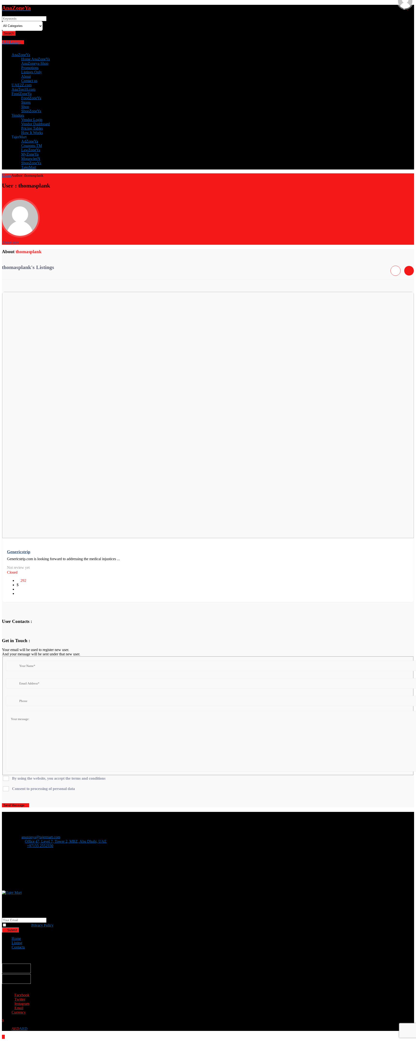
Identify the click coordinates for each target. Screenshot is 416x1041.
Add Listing (11, 42)
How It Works (32, 133)
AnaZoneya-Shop (34, 63)
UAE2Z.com (22, 85)
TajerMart (28, 167)
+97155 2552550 (40, 846)
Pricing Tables (32, 128)
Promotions (30, 68)
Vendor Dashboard (35, 124)
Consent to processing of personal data (43, 789)
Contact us (29, 81)
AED (19, 1029)
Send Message (14, 805)
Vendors (18, 115)
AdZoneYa (29, 141)
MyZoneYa (30, 154)
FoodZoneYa (22, 94)
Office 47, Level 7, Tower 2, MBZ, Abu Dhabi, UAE (66, 841)
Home (6, 175)
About (26, 76)
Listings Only (31, 72)
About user (10, 242)
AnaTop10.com (23, 89)
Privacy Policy (42, 925)
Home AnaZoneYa (35, 59)
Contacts (18, 947)
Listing (17, 943)
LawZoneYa (30, 150)
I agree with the (30, 925)
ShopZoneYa (31, 111)
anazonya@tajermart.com (40, 837)
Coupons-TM (31, 146)
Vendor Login (31, 120)
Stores (26, 102)
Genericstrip (18, 551)
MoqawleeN (30, 159)
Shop (25, 107)
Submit (11, 930)
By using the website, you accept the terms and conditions (58, 778)
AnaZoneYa (21, 55)
